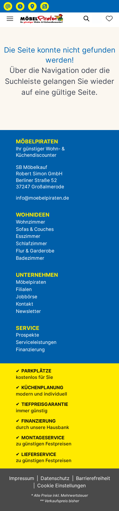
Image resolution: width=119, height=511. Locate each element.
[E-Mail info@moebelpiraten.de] (8, 6)
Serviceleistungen (36, 342)
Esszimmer (28, 236)
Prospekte (27, 335)
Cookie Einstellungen (61, 485)
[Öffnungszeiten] (20, 6)
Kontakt (24, 304)
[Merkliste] (109, 18)
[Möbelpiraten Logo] (41, 18)
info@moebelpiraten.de (42, 198)
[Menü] (10, 18)
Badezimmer (30, 258)
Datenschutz (55, 478)
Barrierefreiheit (93, 478)
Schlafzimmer (31, 243)
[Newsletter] (44, 6)
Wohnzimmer (30, 222)
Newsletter (28, 311)
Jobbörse (26, 297)
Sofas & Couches (35, 229)
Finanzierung (30, 349)
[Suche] (86, 18)
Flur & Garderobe (35, 251)
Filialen (24, 289)
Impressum (21, 478)
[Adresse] (32, 6)
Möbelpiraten (31, 282)
